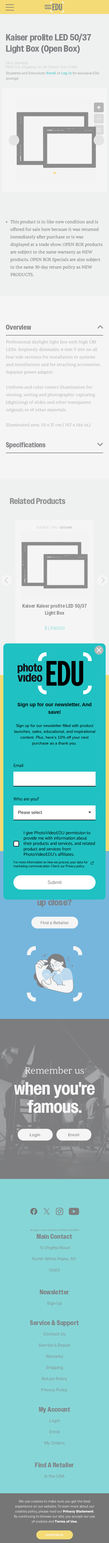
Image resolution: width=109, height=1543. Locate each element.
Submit (54, 882)
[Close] (99, 650)
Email (18, 765)
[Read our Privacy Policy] (92, 863)
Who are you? (26, 799)
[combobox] (54, 812)
